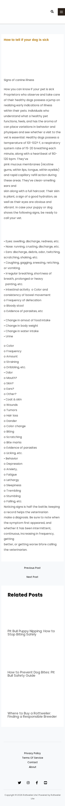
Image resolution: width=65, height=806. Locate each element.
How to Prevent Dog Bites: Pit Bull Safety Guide (31, 674)
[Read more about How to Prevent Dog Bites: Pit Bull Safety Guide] (33, 655)
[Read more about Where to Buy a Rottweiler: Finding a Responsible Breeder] (33, 696)
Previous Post (32, 568)
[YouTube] (45, 782)
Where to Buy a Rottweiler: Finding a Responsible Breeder (32, 715)
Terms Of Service (32, 758)
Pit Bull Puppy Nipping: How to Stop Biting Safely (31, 633)
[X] (19, 782)
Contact (32, 762)
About (32, 767)
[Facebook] (36, 782)
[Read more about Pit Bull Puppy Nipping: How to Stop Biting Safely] (33, 614)
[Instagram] (28, 782)
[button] (52, 11)
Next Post (32, 577)
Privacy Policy (32, 753)
